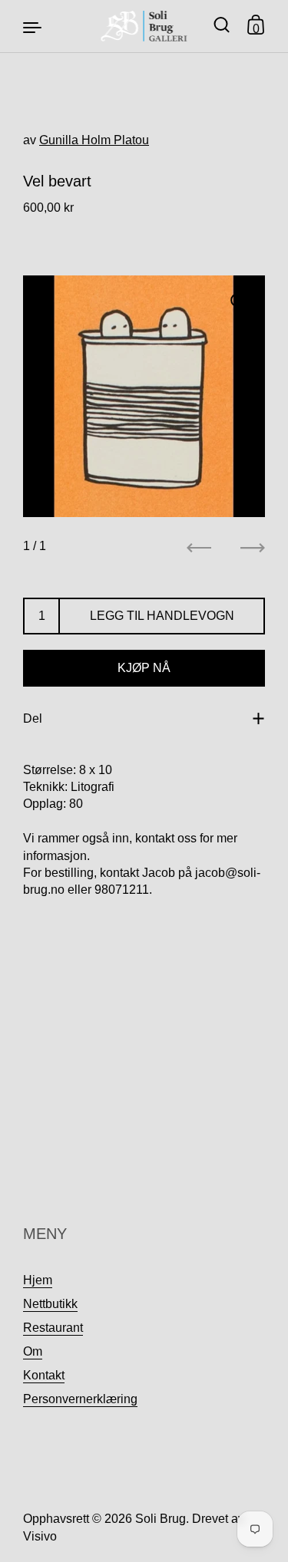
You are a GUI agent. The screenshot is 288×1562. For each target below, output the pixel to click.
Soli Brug (160, 1518)
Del (32, 718)
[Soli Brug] (144, 26)
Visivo (40, 1536)
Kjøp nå (144, 667)
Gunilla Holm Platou (94, 140)
